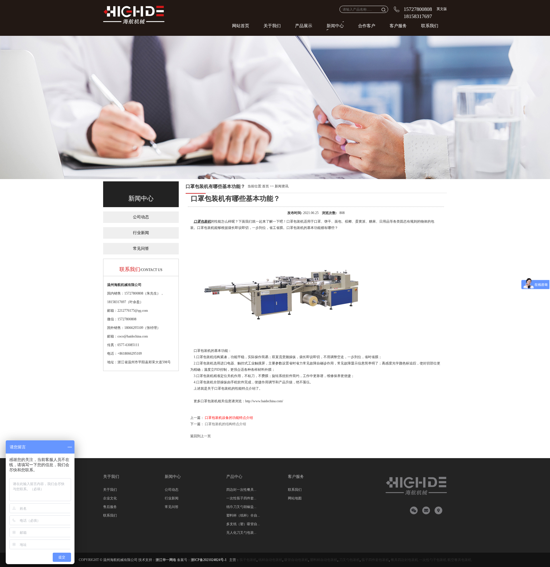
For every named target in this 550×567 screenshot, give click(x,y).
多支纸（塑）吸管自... (243, 524)
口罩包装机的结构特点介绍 (225, 424)
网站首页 (240, 25)
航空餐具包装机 (459, 560)
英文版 (442, 9)
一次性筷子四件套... (241, 498)
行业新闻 (141, 233)
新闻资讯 (281, 186)
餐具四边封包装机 (404, 560)
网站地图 (295, 498)
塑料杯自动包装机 (323, 560)
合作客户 (366, 25)
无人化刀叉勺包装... (241, 533)
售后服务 (110, 507)
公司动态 (141, 217)
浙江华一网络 (166, 560)
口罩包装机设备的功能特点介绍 (229, 418)
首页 (265, 186)
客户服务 (398, 25)
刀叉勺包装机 (349, 560)
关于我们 (272, 25)
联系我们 (429, 25)
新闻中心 (335, 25)
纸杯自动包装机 (270, 560)
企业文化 (110, 498)
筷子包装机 (248, 560)
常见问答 (141, 248)
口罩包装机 (202, 221)
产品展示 (303, 25)
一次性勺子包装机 (433, 560)
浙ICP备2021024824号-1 (209, 560)
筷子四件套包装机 (375, 560)
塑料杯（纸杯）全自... (243, 515)
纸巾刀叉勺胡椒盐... (241, 507)
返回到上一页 (200, 436)
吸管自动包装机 (296, 560)
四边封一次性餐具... (241, 490)
